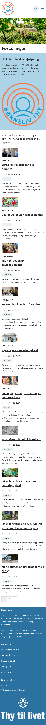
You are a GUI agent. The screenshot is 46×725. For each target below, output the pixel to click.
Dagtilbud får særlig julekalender (22, 215)
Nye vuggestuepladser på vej (20, 350)
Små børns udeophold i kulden (21, 439)
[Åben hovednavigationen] (43, 9)
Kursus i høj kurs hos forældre (21, 304)
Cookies (6, 686)
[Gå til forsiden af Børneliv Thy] (7, 9)
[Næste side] (14, 599)
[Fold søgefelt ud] (36, 9)
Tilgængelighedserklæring (14, 690)
